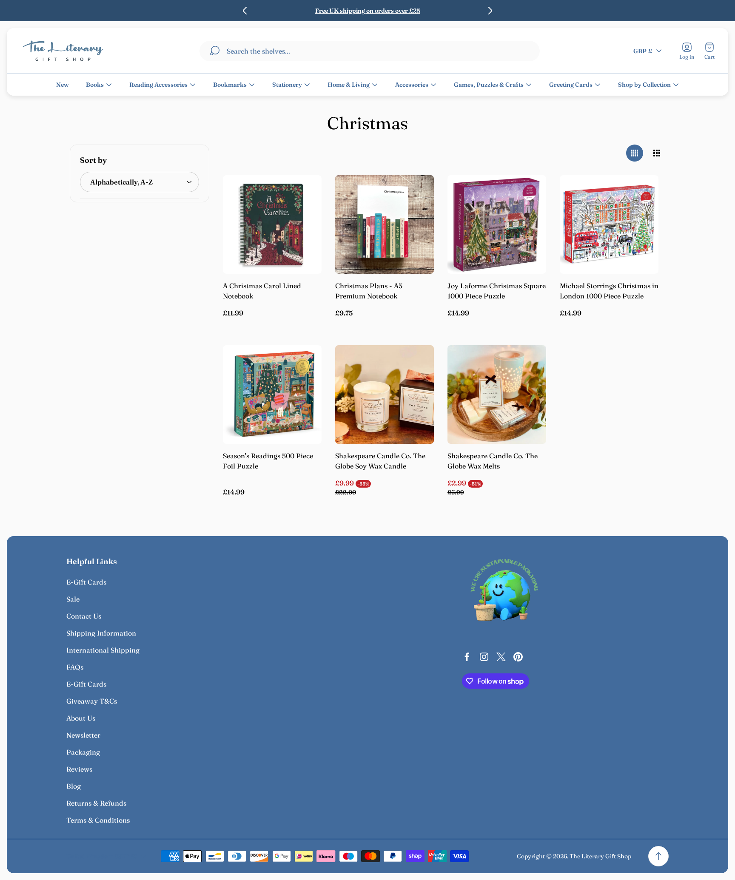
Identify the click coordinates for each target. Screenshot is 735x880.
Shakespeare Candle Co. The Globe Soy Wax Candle (380, 460)
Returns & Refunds (96, 803)
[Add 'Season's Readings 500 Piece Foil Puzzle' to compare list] (304, 386)
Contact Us (83, 616)
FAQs (74, 667)
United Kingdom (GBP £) (101, 856)
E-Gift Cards (86, 582)
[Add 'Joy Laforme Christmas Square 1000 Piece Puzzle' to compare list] (529, 216)
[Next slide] (490, 11)
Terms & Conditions (98, 820)
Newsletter (83, 735)
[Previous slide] (245, 11)
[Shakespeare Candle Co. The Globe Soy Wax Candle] (384, 394)
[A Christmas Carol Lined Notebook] (272, 224)
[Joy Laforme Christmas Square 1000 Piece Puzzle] (496, 224)
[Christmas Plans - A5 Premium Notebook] (384, 224)
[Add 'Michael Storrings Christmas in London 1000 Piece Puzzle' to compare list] (641, 216)
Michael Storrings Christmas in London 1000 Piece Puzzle (609, 290)
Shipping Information (101, 633)
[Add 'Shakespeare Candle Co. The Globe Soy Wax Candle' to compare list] (417, 386)
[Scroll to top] (658, 856)
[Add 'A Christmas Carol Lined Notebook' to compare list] (304, 216)
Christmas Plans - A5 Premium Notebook (368, 290)
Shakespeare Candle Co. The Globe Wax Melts (492, 460)
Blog (73, 786)
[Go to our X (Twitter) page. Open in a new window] (501, 657)
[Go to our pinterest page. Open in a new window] (518, 657)
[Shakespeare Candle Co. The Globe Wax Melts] (496, 394)
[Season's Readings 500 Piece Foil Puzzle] (272, 394)
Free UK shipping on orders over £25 (367, 10)
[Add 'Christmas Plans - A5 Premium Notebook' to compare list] (417, 216)
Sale (73, 599)
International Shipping (103, 650)
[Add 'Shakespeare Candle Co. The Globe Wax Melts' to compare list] (529, 386)
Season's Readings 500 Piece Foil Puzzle (268, 460)
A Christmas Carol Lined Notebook (262, 290)
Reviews (79, 769)
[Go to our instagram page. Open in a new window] (484, 657)
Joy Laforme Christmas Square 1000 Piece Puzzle (496, 290)
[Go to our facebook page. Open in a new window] (467, 657)
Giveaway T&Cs (91, 701)
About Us (80, 718)
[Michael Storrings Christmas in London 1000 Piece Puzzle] (609, 224)
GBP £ (642, 50)
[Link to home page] (504, 592)
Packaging (83, 752)
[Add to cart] (304, 192)
